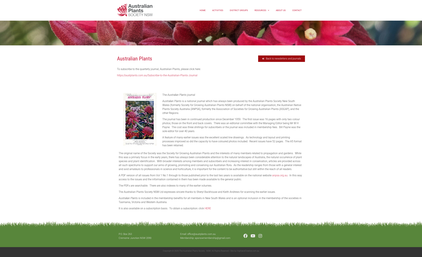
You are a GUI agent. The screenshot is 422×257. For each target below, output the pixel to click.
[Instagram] (260, 236)
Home (203, 10)
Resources (260, 10)
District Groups (239, 10)
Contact (297, 10)
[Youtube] (253, 236)
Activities (217, 10)
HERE (208, 208)
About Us (281, 10)
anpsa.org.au (279, 175)
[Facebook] (245, 236)
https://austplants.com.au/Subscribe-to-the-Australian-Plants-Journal (157, 75)
